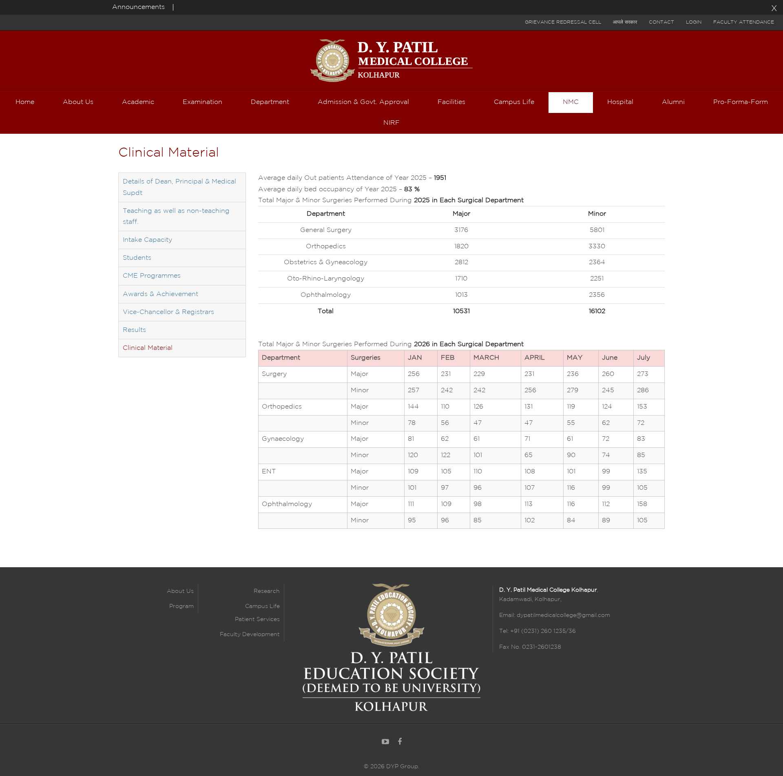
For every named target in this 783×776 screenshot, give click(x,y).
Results (134, 330)
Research (267, 591)
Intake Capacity (147, 240)
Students (137, 258)
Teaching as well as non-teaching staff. (176, 216)
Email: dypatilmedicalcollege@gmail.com (554, 615)
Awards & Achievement (160, 294)
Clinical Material (148, 348)
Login (693, 22)
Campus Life (262, 606)
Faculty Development (250, 634)
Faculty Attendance (743, 22)
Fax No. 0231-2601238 (530, 647)
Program (181, 606)
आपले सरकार (625, 22)
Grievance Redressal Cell (563, 22)
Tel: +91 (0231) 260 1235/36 (537, 631)
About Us (180, 591)
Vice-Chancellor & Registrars (168, 312)
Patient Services (257, 619)
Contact (661, 22)
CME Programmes (152, 276)
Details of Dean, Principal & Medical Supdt (179, 187)
